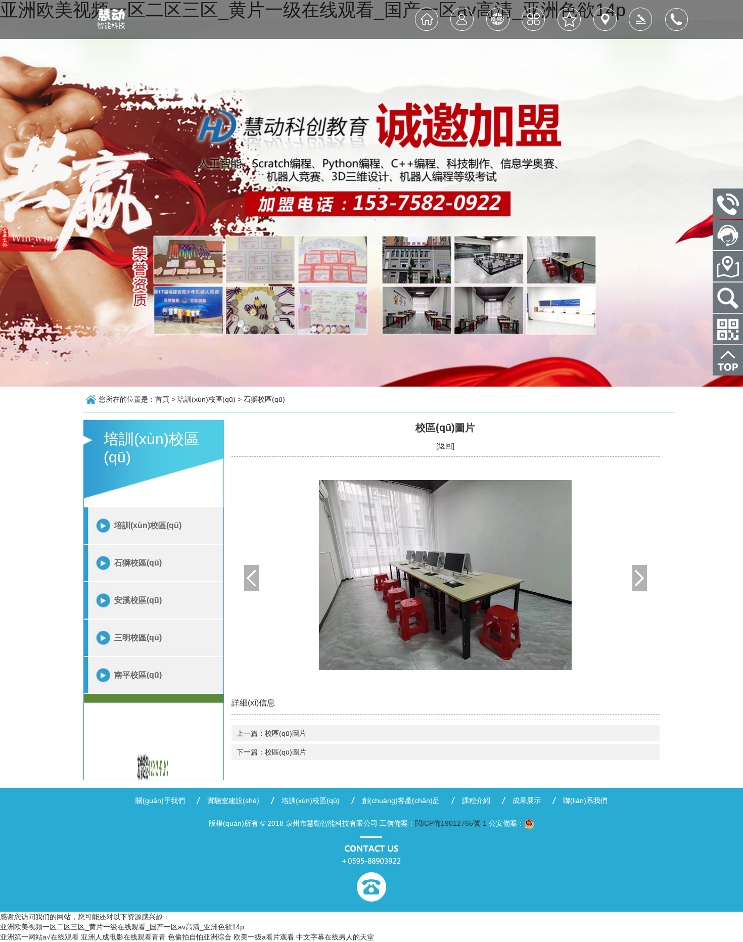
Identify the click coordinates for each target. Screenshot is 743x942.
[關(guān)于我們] (462, 19)
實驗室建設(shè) (233, 800)
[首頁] (427, 19)
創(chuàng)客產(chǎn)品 (401, 800)
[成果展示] (641, 19)
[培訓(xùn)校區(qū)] (533, 19)
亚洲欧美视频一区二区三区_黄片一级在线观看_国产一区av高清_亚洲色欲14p (122, 927)
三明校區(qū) (138, 637)
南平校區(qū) (138, 675)
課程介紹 (476, 800)
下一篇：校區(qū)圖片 (271, 752)
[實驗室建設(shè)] (498, 19)
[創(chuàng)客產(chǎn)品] (569, 19)
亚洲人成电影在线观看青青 (123, 937)
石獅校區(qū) (138, 562)
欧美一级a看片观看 (264, 937)
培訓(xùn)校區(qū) (147, 525)
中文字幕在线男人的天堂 (335, 937)
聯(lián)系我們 (585, 800)
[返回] (445, 446)
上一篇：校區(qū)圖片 (271, 733)
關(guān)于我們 (160, 800)
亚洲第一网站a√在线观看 (39, 937)
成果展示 (527, 800)
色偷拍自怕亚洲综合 (199, 937)
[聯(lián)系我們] (676, 19)
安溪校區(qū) (138, 600)
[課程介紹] (605, 19)
